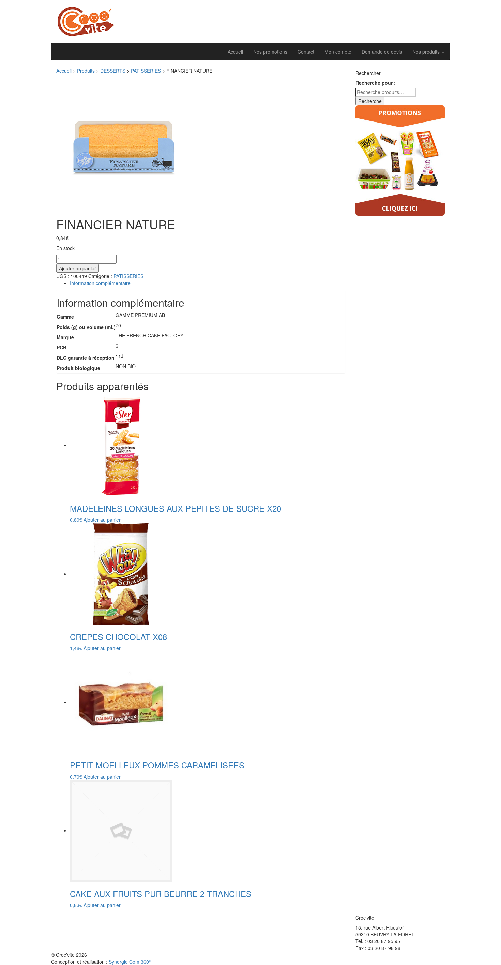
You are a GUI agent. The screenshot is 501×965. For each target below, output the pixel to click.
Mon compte (337, 51)
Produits (86, 70)
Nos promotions (270, 51)
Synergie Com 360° (130, 961)
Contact (306, 51)
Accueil (235, 51)
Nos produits (426, 51)
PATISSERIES (146, 70)
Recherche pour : (375, 82)
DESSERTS (112, 70)
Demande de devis (382, 51)
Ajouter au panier (77, 268)
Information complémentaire (100, 282)
